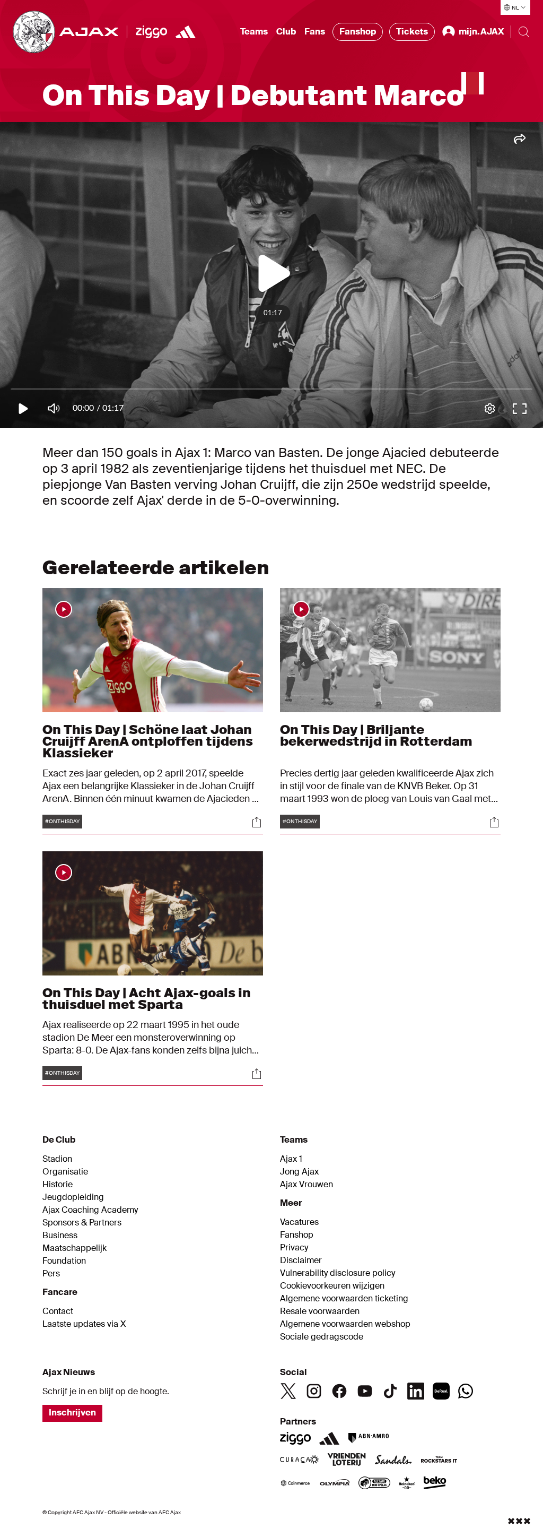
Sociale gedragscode (321, 1337)
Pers (51, 1273)
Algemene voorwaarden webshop (345, 1324)
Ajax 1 (291, 1159)
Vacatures (299, 1222)
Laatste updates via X (84, 1324)
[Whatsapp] (465, 1391)
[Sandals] (393, 1460)
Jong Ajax (299, 1172)
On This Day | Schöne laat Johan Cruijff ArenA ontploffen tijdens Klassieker (147, 741)
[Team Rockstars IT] (439, 1460)
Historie (57, 1184)
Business (59, 1235)
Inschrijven (72, 1412)
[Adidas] (329, 1438)
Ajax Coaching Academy (90, 1210)
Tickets (412, 31)
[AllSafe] (374, 1483)
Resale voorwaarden (320, 1311)
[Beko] (435, 1483)
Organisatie (65, 1172)
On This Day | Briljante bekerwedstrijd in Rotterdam (376, 735)
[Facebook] (339, 1391)
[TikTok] (390, 1391)
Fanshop (357, 31)
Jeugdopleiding (73, 1197)
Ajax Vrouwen (306, 1184)
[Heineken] (407, 1483)
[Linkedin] (415, 1391)
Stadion (57, 1159)
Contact (57, 1311)
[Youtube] (364, 1391)
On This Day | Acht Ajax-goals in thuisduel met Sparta (146, 999)
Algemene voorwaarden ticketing (344, 1298)
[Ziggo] (151, 31)
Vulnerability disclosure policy (337, 1273)
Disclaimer (301, 1260)
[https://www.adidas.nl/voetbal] (186, 31)
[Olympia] (334, 1483)
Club (286, 31)
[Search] (524, 31)
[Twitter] (288, 1391)
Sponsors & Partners (81, 1222)
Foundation (64, 1261)
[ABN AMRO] (368, 1438)
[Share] (256, 822)
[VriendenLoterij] (346, 1460)
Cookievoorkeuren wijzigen (332, 1286)
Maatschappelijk (74, 1248)
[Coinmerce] (295, 1483)
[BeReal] (441, 1391)
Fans (314, 31)
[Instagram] (313, 1391)
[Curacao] (299, 1460)
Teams (254, 31)
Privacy (294, 1247)
